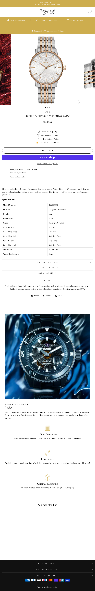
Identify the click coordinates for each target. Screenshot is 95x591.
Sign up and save (47, 575)
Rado (47, 112)
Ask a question (48, 273)
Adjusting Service (47, 268)
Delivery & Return (47, 262)
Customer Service (47, 569)
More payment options (47, 164)
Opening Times (46, 563)
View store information (18, 177)
